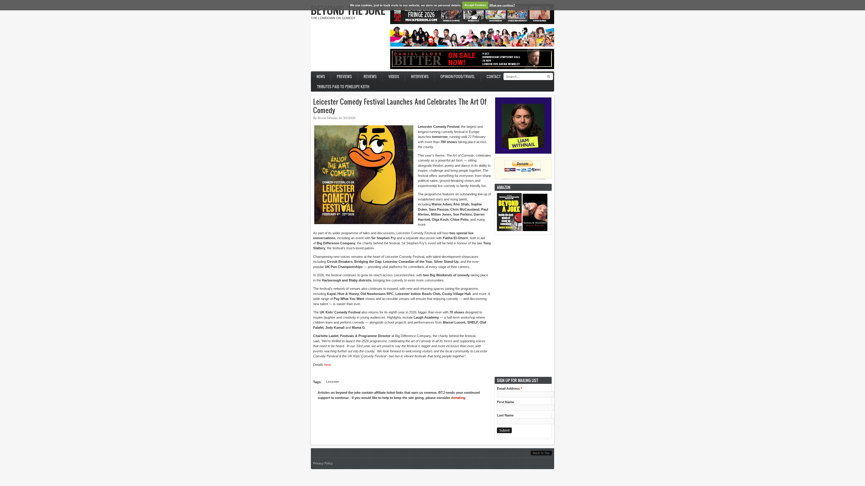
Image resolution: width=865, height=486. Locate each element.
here (327, 365)
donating (458, 398)
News (320, 76)
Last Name (505, 415)
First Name (505, 402)
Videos (393, 76)
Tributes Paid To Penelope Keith (343, 86)
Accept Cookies (475, 5)
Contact (494, 76)
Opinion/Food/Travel (457, 76)
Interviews (420, 76)
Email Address (509, 388)
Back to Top (541, 453)
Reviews (370, 76)
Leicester (332, 381)
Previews (344, 76)
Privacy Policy (323, 463)
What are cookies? (502, 5)
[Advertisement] (523, 305)
